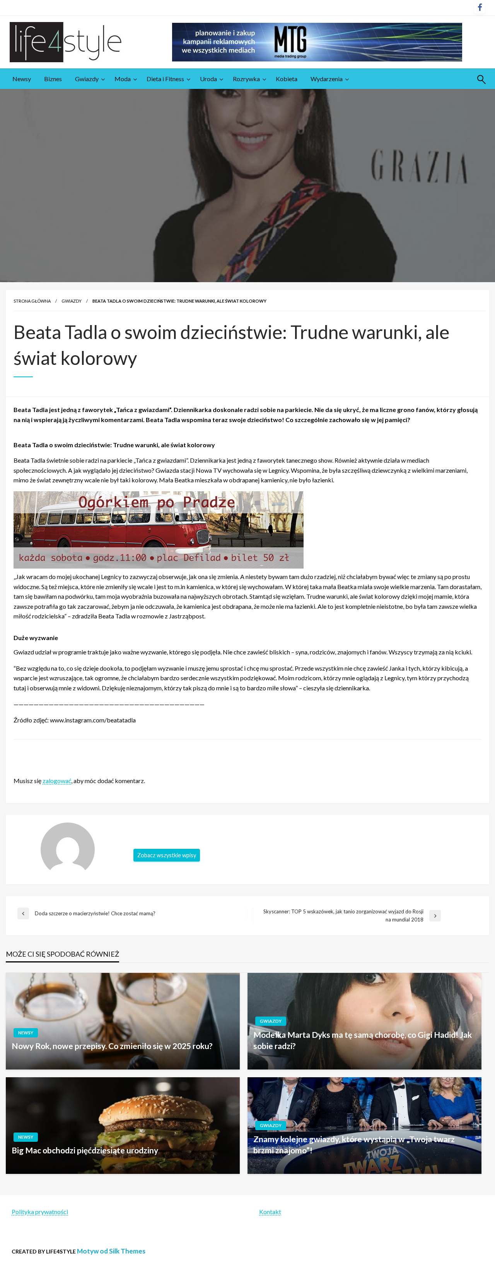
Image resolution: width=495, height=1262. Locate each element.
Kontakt (270, 1211)
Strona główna (32, 300)
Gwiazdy (87, 78)
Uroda (208, 78)
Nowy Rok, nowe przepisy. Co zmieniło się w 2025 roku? (112, 1046)
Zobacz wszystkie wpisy (166, 855)
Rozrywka (246, 78)
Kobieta (286, 78)
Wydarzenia (327, 78)
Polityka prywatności (40, 1211)
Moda (122, 78)
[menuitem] (22, 79)
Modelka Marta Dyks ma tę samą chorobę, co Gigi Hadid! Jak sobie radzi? (362, 1040)
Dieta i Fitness (165, 78)
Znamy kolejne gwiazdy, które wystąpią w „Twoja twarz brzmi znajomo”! (354, 1144)
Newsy (21, 78)
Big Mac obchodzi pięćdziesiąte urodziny (85, 1150)
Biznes (53, 78)
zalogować (57, 780)
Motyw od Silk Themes (111, 1251)
